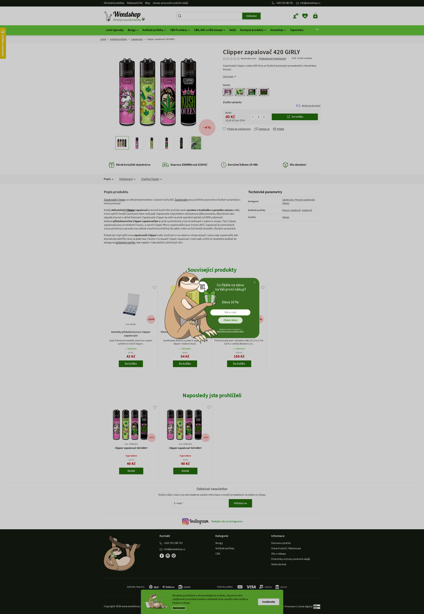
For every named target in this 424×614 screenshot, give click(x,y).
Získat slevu (230, 320)
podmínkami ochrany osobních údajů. (230, 331)
